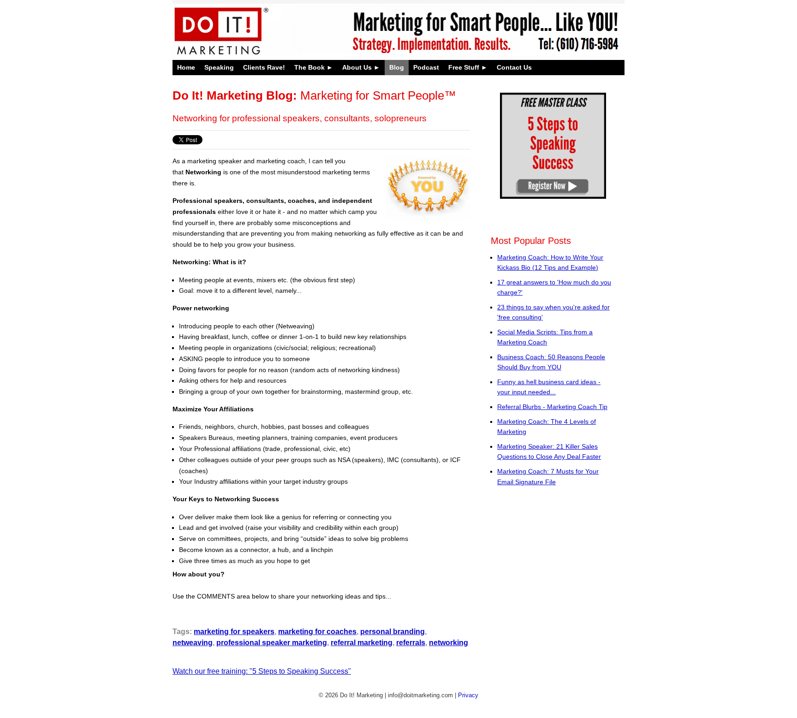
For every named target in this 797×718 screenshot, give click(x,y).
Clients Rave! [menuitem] (264, 67)
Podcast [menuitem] (426, 67)
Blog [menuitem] (396, 67)
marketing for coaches (317, 631)
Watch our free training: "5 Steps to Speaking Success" (261, 671)
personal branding (392, 631)
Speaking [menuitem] (219, 67)
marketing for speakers (234, 631)
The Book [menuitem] (309, 67)
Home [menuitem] (186, 67)
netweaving (192, 643)
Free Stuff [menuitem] (463, 67)
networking (448, 643)
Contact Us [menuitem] (514, 67)
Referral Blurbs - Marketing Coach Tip (552, 406)
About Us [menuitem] (357, 67)
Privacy (468, 695)
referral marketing (362, 643)
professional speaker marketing (271, 643)
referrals (410, 643)
